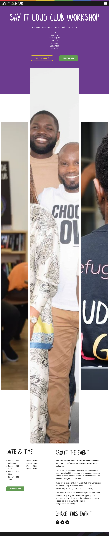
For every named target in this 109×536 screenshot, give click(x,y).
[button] (57, 522)
